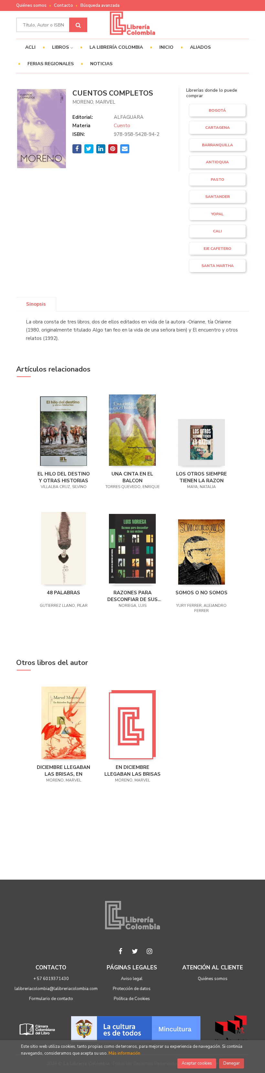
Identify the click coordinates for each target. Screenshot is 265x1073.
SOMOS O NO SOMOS (201, 592)
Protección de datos (132, 989)
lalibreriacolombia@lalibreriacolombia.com (56, 989)
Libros (61, 47)
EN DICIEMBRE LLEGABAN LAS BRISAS (132, 770)
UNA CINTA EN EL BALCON (132, 477)
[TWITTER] (135, 951)
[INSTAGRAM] (149, 951)
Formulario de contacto (51, 999)
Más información (124, 1053)
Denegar (231, 1063)
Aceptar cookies (197, 1063)
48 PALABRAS (63, 592)
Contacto (63, 5)
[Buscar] (78, 25)
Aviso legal (132, 979)
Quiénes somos (31, 5)
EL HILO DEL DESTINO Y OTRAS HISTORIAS (63, 477)
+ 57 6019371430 (51, 979)
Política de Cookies (132, 999)
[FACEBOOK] (120, 951)
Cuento (122, 125)
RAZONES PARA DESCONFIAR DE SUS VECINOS (132, 595)
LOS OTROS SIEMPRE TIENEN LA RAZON (201, 477)
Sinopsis (36, 304)
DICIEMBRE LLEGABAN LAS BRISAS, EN (63, 770)
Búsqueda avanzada (100, 5)
